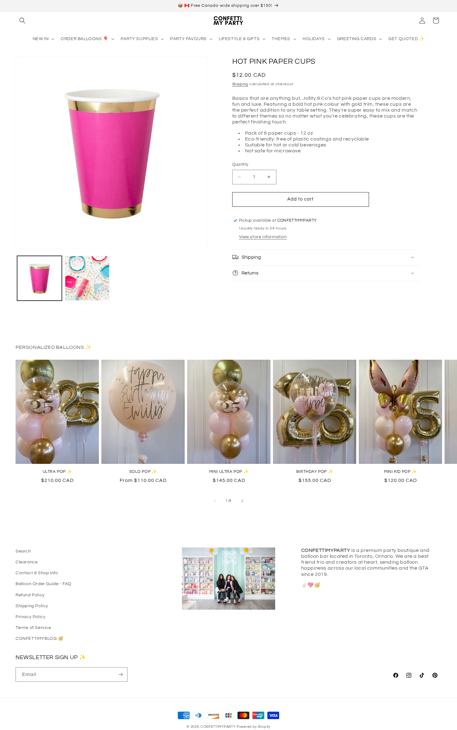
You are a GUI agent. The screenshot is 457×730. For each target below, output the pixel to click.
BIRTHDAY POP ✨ (314, 471)
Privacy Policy (30, 617)
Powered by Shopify (253, 726)
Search (23, 551)
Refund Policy (30, 595)
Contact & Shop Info (37, 573)
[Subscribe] (120, 674)
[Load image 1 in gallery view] (39, 278)
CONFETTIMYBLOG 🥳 (39, 638)
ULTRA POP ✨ (57, 471)
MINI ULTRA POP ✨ (229, 471)
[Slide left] (215, 501)
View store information (263, 236)
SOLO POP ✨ (143, 471)
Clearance (27, 562)
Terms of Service (33, 628)
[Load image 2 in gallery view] (87, 278)
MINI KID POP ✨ (400, 471)
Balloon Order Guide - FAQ (44, 584)
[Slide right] (242, 501)
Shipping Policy (32, 606)
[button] (22, 20)
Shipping (240, 84)
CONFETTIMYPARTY (218, 726)
